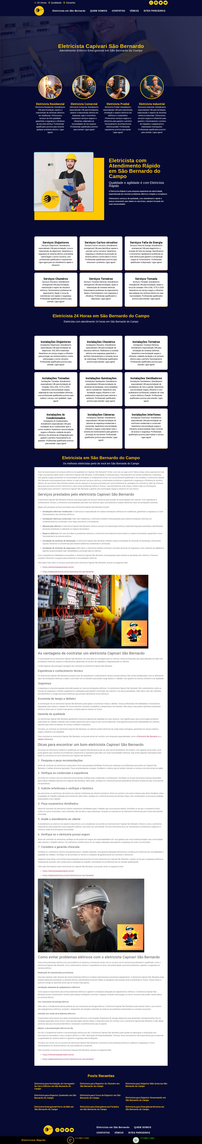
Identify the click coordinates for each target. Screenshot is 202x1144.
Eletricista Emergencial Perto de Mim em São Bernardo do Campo (54, 1108)
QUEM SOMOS (98, 10)
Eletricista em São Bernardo (68, 10)
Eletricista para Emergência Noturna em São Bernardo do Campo (145, 1108)
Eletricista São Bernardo (147, 736)
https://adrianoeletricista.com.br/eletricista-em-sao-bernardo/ (68, 572)
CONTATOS (118, 10)
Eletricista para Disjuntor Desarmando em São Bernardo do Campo (146, 1098)
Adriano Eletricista (45, 739)
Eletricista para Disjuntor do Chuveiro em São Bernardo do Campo (99, 1084)
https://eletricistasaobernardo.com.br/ (58, 567)
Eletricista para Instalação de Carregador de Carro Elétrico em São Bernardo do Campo (54, 1086)
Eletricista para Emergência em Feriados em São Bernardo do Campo (99, 1108)
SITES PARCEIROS (154, 10)
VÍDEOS (134, 10)
